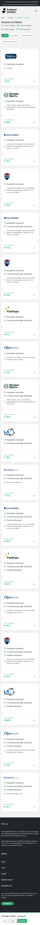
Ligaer (3, 874)
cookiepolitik (21, 916)
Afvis (13, 921)
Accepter (22, 921)
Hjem (3, 862)
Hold (3, 868)
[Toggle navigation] (36, 11)
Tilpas (5, 921)
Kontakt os (7, 903)
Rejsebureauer (7, 880)
